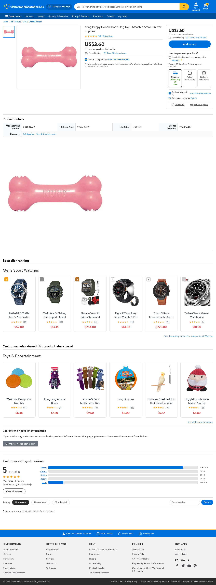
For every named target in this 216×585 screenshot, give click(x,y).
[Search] (184, 6)
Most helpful (61, 502)
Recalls (92, 558)
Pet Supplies (15, 21)
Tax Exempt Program (99, 572)
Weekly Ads (148, 533)
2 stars (43, 479)
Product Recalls (96, 567)
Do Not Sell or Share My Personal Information (160, 581)
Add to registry (201, 104)
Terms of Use (138, 549)
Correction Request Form (20, 443)
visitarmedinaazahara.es (118, 59)
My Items (122, 16)
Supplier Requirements (14, 572)
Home (5, 21)
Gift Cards (51, 567)
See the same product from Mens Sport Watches (188, 336)
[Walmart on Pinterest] (195, 566)
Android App (181, 553)
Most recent (20, 502)
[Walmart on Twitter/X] (183, 566)
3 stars (43, 475)
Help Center (106, 533)
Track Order (127, 533)
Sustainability (9, 567)
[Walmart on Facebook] (177, 566)
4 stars (43, 471)
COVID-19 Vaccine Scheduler (103, 549)
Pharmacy (98, 16)
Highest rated (40, 502)
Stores (49, 553)
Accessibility (95, 563)
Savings (40, 16)
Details (194, 98)
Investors (7, 563)
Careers (110, 16)
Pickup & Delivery (80, 16)
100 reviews (107, 36)
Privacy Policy (139, 553)
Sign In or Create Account (78, 533)
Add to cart (189, 44)
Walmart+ (51, 563)
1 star (44, 482)
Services (29, 16)
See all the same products (200, 422)
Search (207, 502)
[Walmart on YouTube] (189, 566)
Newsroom (8, 558)
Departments (15, 16)
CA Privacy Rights (140, 558)
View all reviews (14, 491)
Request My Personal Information (148, 563)
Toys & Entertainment (32, 21)
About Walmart (10, 549)
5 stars (43, 467)
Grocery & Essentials (58, 16)
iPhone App (180, 549)
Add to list (179, 104)
